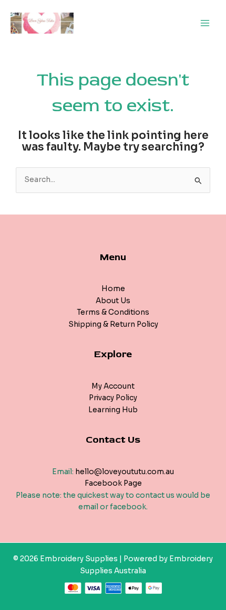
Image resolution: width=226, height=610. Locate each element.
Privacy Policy (113, 397)
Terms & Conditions (113, 312)
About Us (113, 300)
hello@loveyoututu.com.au (124, 471)
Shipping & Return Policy (113, 324)
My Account (113, 386)
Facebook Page (113, 483)
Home (113, 288)
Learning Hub (113, 409)
